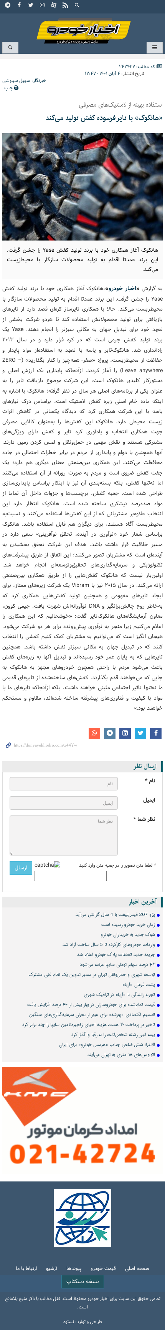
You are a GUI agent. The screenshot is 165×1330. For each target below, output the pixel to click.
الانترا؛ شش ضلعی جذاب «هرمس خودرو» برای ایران (107, 1044)
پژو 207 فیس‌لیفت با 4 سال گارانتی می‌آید (115, 914)
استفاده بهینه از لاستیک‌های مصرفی (121, 105)
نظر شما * (144, 819)
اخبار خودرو (82, 27)
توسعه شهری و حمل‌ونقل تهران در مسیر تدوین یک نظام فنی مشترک (92, 974)
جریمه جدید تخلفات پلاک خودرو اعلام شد (116, 954)
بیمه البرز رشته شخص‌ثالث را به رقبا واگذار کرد (113, 1034)
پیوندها (73, 1269)
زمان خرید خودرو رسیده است (128, 924)
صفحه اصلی (137, 1269)
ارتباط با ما (26, 1269)
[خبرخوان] (65, 6)
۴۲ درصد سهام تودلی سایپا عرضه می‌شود (117, 964)
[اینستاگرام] (42, 6)
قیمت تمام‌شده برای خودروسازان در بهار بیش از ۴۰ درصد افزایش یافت (91, 1004)
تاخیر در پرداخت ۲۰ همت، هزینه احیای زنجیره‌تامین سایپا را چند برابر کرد (88, 1024)
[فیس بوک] (19, 6)
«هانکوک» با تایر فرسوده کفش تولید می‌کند (104, 118)
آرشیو (51, 1269)
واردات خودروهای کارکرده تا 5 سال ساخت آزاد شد (109, 944)
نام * (150, 781)
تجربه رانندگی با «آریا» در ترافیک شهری (119, 994)
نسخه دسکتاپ (82, 1281)
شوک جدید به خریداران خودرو (128, 934)
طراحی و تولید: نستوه (82, 1322)
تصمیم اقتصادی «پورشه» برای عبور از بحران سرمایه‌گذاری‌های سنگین (92, 1014)
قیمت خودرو (103, 1269)
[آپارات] (54, 6)
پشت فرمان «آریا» (138, 984)
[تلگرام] (8, 6)
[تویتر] (31, 6)
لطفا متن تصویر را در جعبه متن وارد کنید (117, 865)
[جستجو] (77, 6)
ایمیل (149, 800)
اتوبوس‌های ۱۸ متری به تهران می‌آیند (121, 1054)
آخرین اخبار (143, 902)
